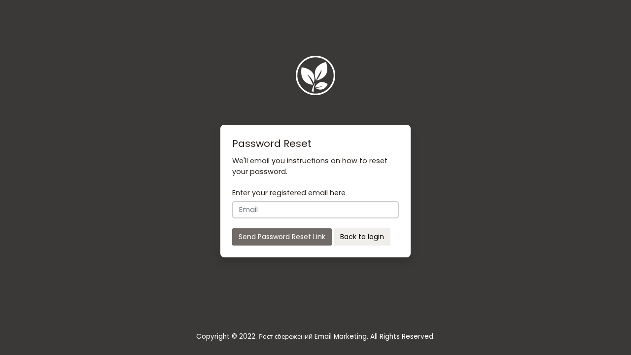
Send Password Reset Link (282, 237)
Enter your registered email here (289, 193)
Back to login (362, 237)
